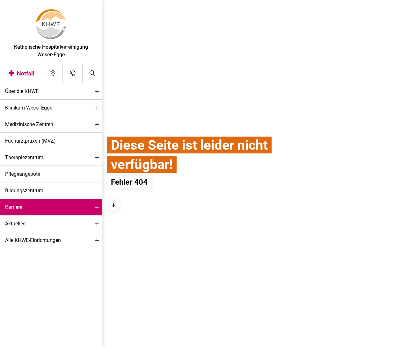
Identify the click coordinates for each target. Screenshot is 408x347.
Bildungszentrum (24, 191)
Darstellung (24, 340)
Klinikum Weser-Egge (28, 108)
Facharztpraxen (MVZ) (30, 141)
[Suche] (92, 73)
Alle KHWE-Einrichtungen (33, 240)
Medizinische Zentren (29, 124)
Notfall (25, 73)
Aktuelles (15, 224)
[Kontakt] (72, 73)
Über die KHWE (22, 91)
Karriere (13, 207)
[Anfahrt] (53, 73)
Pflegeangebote (22, 174)
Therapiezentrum (24, 157)
